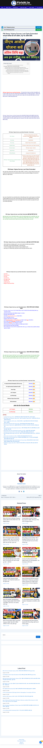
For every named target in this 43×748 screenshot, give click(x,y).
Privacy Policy (21, 739)
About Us (21, 742)
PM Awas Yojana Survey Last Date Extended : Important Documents (16, 69)
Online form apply (23, 7)
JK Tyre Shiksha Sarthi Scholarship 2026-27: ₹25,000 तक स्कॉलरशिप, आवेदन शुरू (31, 601)
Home (2, 7)
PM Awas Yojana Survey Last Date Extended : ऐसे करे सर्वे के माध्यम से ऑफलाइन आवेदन (17, 71)
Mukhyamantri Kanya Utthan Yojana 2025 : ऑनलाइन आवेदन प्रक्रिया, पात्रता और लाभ (19, 431)
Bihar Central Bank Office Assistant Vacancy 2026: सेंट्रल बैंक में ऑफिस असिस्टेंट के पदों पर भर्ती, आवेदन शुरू (11, 622)
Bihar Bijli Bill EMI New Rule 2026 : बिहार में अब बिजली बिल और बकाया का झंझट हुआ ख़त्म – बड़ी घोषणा (11, 560)
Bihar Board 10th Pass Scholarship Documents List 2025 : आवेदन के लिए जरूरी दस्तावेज (19, 430)
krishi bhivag (15, 7)
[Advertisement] (21, 18)
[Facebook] (19, 491)
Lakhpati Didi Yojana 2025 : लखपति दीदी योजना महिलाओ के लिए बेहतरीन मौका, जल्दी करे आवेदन (19, 416)
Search (4, 634)
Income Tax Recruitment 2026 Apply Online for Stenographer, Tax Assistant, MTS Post (30, 560)
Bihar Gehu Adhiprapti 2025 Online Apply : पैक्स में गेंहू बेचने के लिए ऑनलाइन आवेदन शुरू (19, 423)
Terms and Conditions (21, 740)
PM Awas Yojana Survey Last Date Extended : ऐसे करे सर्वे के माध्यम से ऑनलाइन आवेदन (17, 70)
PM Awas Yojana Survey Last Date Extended (11, 66)
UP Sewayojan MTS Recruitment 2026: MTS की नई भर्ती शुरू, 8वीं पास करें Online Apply (30, 622)
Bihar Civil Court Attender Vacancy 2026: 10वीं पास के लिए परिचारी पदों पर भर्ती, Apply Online (11, 520)
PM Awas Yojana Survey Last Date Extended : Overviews (15, 65)
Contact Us (21, 743)
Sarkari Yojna (8, 7)
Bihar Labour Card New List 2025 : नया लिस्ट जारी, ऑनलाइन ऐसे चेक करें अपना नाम (18, 436)
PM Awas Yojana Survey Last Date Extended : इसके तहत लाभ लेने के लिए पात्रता (16, 68)
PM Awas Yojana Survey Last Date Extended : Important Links (15, 72)
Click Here (31, 383)
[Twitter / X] (21, 491)
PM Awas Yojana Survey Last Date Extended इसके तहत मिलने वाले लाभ (15, 67)
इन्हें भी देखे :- (9, 73)
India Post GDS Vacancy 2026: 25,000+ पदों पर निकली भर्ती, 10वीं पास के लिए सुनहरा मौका (11, 580)
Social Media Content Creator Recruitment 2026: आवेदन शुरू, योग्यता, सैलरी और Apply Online (30, 520)
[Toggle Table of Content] (27, 64)
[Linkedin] (23, 491)
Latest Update (31, 7)
